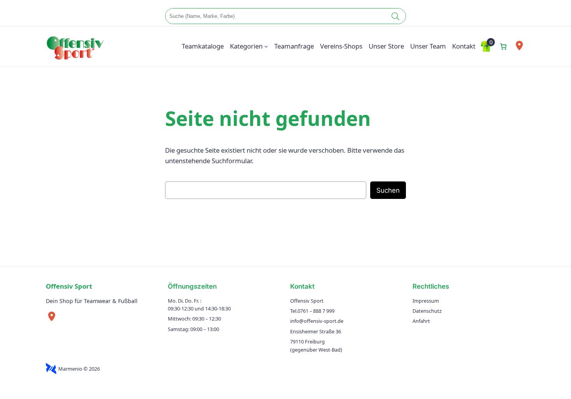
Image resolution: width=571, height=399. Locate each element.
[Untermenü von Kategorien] (266, 46)
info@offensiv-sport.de (316, 320)
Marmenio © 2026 (79, 368)
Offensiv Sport (69, 286)
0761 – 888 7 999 (316, 310)
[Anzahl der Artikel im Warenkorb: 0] (503, 46)
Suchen (388, 190)
